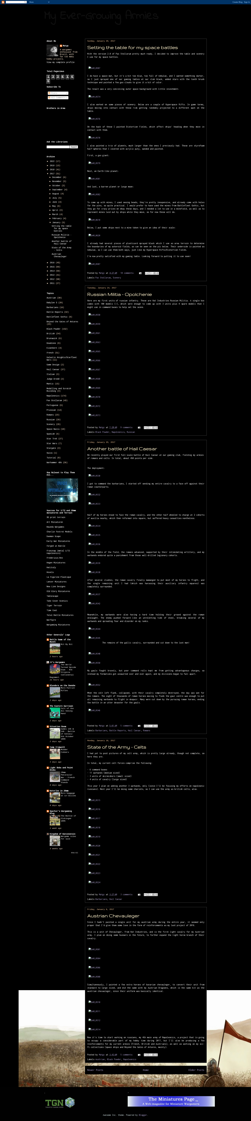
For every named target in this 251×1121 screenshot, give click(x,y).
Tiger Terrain (54, 605)
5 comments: (127, 725)
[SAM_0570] (94, 397)
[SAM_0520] (94, 845)
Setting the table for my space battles (132, 47)
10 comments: (128, 273)
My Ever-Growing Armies (101, 16)
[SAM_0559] (94, 324)
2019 (53, 165)
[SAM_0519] (94, 836)
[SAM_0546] (94, 710)
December (57, 177)
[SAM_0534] (94, 526)
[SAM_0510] (94, 1002)
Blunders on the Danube (62, 685)
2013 (53, 275)
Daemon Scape (54, 536)
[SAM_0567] (94, 369)
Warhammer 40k (54, 462)
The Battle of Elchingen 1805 (68, 818)
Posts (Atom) (154, 1078)
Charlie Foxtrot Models (59, 532)
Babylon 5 (52, 303)
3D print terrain (56, 517)
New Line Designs (56, 586)
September (58, 190)
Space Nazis (53, 429)
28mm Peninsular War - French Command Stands (68, 777)
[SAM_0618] (94, 220)
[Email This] (146, 273)
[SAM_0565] (94, 351)
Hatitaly (51, 567)
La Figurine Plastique (59, 577)
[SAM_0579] (94, 163)
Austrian (100, 1059)
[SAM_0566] (94, 360)
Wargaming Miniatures (58, 625)
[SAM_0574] (94, 97)
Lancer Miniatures (56, 582)
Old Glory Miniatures (58, 591)
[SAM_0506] (94, 967)
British (51, 333)
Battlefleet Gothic (57, 317)
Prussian (51, 410)
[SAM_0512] (94, 1020)
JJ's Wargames (57, 662)
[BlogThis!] (149, 273)
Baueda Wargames (55, 527)
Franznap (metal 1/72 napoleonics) (58, 552)
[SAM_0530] (94, 476)
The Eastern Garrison (61, 706)
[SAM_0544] (94, 629)
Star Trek (52, 439)
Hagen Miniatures (56, 563)
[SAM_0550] (94, 663)
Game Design (53, 365)
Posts (53, 93)
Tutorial (51, 458)
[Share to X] (151, 273)
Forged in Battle (56, 546)
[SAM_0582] (94, 194)
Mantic (50, 384)
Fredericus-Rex (55, 558)
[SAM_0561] (94, 333)
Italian (51, 374)
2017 (53, 174)
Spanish (51, 434)
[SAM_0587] (94, 68)
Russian (131, 432)
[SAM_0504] (94, 958)
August (56, 194)
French (50, 353)
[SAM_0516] (94, 809)
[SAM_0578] (94, 138)
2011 (53, 283)
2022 (53, 161)
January (57, 222)
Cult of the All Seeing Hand (67, 711)
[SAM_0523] (94, 873)
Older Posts (196, 1070)
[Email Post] (140, 273)
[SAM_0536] (94, 544)
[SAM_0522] (94, 864)
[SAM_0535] (94, 535)
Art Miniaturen (55, 522)
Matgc (66, 46)
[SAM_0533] (94, 504)
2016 (53, 263)
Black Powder (102, 432)
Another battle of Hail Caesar (122, 448)
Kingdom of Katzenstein (62, 834)
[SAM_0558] (94, 315)
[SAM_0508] (94, 976)
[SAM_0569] (94, 388)
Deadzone (51, 343)
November (57, 181)
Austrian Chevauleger (113, 915)
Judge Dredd (53, 379)
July (55, 198)
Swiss (49, 453)
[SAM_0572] (94, 406)
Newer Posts (95, 1070)
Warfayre (51, 620)
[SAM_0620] (94, 235)
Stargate (51, 448)
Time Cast (52, 610)
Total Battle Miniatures (60, 615)
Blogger (143, 1115)
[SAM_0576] (94, 119)
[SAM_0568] (94, 379)
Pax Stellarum (103, 277)
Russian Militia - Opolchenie (119, 294)
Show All (74, 853)
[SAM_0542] (94, 603)
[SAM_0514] (94, 1029)
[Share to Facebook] (154, 273)
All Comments (57, 98)
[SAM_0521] (94, 855)
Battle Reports (117, 730)
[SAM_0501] (94, 949)
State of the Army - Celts (116, 746)
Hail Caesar (134, 730)
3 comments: (127, 894)
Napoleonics (118, 432)
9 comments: (127, 427)
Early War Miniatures (58, 541)
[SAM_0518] (94, 827)
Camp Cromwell (57, 747)
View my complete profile (61, 62)
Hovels (50, 572)
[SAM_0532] (94, 494)
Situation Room (58, 726)
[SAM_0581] (94, 179)
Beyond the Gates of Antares (62, 322)
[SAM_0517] (94, 818)
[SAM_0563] (94, 342)
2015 (53, 267)
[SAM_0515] (94, 800)
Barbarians (101, 730)
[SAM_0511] (94, 1011)
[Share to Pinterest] (157, 273)
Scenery (117, 277)
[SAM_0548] (94, 653)
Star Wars (52, 443)
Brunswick (52, 338)
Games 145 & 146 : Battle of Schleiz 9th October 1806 (68, 734)
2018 (53, 169)
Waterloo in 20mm (59, 791)
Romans (146, 730)
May (54, 206)
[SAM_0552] (94, 685)
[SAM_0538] (94, 572)
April (55, 210)
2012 (53, 279)
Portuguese (52, 405)
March (55, 214)
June (55, 202)
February (57, 218)
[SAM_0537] (94, 594)
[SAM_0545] (94, 638)
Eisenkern (52, 348)
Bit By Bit (66, 644)
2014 (53, 271)
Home (146, 1070)
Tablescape (52, 596)
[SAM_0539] (94, 563)
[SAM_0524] (94, 882)
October (57, 185)
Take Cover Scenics (57, 601)
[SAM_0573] (94, 415)
